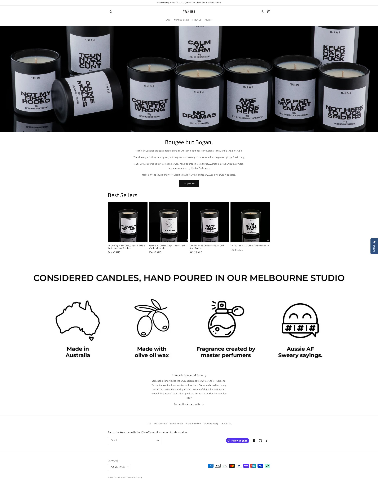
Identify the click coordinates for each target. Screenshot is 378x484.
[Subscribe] (157, 440)
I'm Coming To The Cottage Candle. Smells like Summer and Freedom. (126, 247)
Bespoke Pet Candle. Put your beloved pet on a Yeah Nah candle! (168, 247)
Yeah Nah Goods (120, 477)
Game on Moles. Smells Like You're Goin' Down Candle (207, 247)
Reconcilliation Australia (187, 404)
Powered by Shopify (134, 477)
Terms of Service (193, 423)
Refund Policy (176, 423)
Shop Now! (189, 183)
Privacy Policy (160, 423)
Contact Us (226, 423)
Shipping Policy (211, 423)
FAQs (148, 423)
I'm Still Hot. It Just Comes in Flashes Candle (249, 246)
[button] (111, 12)
